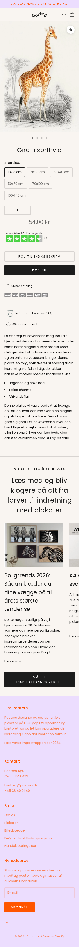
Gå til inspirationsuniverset (39, 679)
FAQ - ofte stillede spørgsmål (28, 838)
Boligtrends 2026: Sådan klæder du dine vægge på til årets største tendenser (28, 592)
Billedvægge (14, 830)
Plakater (11, 822)
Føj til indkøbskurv (39, 256)
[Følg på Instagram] (6, 923)
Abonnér (19, 907)
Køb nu (39, 270)
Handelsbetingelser (20, 845)
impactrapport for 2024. (41, 742)
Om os (9, 815)
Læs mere (12, 661)
